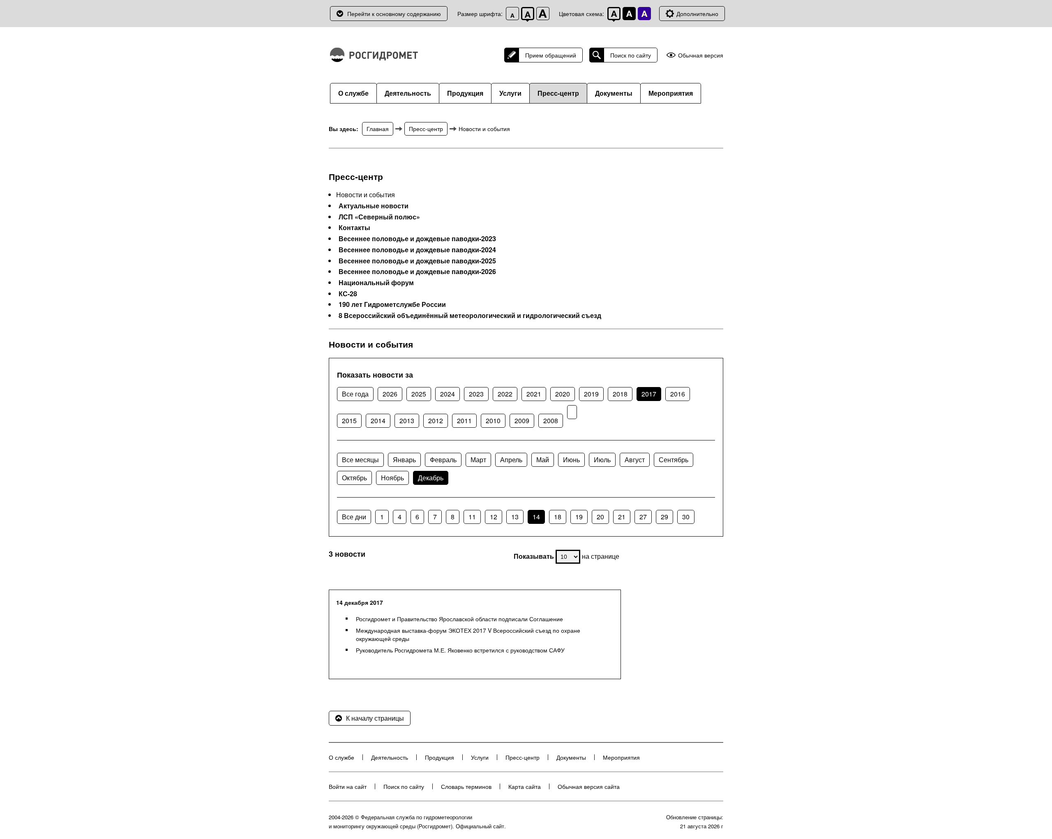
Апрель (511, 459)
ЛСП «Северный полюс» (379, 216)
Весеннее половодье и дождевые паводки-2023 (417, 238)
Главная (378, 128)
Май (542, 459)
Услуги (510, 93)
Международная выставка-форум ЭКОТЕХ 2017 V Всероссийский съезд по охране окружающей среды (468, 634)
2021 (533, 394)
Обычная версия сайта (589, 786)
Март (478, 459)
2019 (591, 394)
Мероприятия (670, 93)
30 (686, 516)
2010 (493, 420)
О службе (353, 93)
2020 (562, 394)
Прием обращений (550, 55)
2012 (435, 420)
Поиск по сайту (630, 55)
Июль (602, 459)
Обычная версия (700, 55)
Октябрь (354, 477)
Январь (404, 459)
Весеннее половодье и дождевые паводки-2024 (417, 249)
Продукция (465, 93)
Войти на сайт (348, 786)
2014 (378, 420)
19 (579, 516)
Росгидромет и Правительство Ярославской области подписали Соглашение (459, 619)
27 (643, 516)
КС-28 (348, 293)
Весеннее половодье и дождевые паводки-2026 (417, 271)
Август (635, 459)
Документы (613, 93)
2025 (418, 394)
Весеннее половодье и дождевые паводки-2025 (417, 260)
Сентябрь (673, 459)
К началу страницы (375, 718)
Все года (355, 394)
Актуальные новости (373, 205)
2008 (550, 420)
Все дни (354, 516)
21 (621, 516)
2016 (677, 394)
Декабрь (430, 477)
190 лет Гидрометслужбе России (392, 304)
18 (557, 516)
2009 (521, 420)
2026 (390, 394)
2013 (406, 420)
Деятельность (408, 93)
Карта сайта (524, 786)
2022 (505, 394)
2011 (464, 420)
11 (472, 516)
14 (536, 516)
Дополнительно (697, 13)
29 (664, 516)
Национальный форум (376, 282)
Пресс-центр (558, 93)
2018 (620, 394)
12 (493, 516)
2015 (349, 420)
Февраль (443, 459)
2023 (476, 394)
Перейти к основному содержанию (394, 13)
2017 (648, 394)
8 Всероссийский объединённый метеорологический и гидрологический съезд (470, 315)
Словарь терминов (466, 786)
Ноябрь (392, 477)
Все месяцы (360, 459)
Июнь (571, 459)
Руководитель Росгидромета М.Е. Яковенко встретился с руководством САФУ (460, 650)
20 (600, 516)
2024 (447, 394)
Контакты (354, 227)
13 (515, 516)
